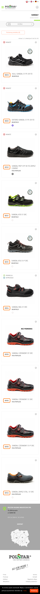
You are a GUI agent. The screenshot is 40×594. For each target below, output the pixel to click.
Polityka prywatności (31, 581)
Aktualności (6, 581)
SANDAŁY (36, 17)
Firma (4, 574)
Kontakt (35, 577)
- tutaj (25, 590)
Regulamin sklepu (32, 579)
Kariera (35, 574)
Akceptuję (34, 590)
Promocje (5, 577)
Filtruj (20, 24)
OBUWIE (31, 17)
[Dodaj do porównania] (36, 42)
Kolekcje (5, 579)
